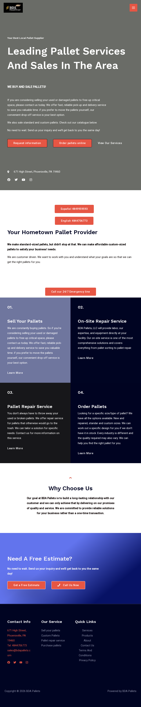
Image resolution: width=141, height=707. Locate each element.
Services (87, 630)
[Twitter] (14, 662)
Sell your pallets (50, 630)
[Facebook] (8, 662)
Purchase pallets (51, 645)
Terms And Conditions (85, 653)
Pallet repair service (53, 640)
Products (87, 635)
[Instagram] (27, 662)
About (87, 640)
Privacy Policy (87, 660)
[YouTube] (20, 662)
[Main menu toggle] (133, 8)
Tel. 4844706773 (17, 645)
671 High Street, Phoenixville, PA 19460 (16, 635)
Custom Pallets (50, 635)
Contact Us (87, 645)
